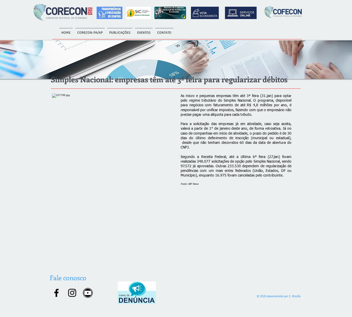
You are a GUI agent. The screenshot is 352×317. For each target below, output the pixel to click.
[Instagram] (72, 292)
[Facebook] (56, 292)
